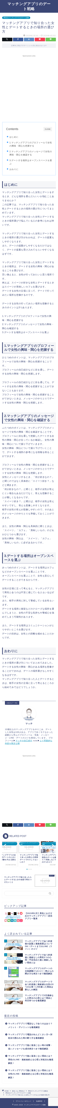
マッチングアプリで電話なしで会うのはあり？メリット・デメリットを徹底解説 (30, 1025)
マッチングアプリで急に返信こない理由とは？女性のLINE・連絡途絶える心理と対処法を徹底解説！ (30, 1074)
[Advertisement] (29, 87)
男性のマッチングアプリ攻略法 (38, 1091)
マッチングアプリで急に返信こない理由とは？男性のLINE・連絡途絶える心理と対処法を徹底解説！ (30, 1059)
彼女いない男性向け (18, 1091)
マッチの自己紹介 (23, 741)
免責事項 (39, 1101)
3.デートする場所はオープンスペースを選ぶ (30, 162)
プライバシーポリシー (23, 1101)
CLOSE (48, 129)
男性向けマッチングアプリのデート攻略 (16, 17)
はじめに (13, 137)
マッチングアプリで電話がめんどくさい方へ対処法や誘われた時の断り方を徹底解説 (30, 1036)
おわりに (13, 169)
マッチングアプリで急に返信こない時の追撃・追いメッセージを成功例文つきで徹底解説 (30, 1047)
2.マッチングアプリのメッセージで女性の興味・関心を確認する (30, 153)
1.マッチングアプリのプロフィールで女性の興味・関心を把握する (30, 144)
